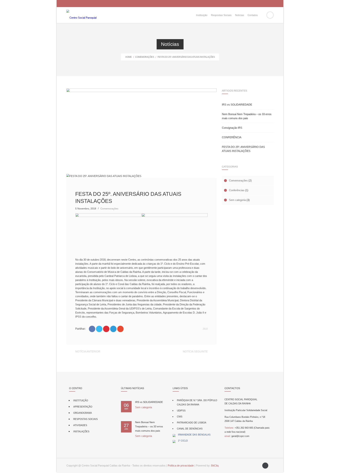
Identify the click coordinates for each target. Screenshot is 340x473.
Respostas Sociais (85, 419)
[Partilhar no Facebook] (92, 329)
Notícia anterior (87, 351)
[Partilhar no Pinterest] (106, 329)
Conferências (236, 190)
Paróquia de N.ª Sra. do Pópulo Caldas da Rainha (197, 402)
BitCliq (215, 465)
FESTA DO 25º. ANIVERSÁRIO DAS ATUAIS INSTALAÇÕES (243, 148)
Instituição (80, 400)
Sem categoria (237, 199)
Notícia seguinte (195, 351)
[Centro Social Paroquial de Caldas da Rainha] (81, 15)
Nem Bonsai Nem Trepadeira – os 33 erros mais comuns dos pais (246, 116)
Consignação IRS (232, 127)
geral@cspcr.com (237, 436)
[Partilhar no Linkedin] (113, 329)
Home (128, 57)
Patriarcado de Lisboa (191, 422)
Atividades (80, 425)
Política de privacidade (181, 465)
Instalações (81, 431)
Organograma (82, 413)
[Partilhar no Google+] (120, 329)
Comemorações (144, 57)
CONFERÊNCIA (231, 137)
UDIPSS (181, 410)
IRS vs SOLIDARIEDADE (237, 104)
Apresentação (82, 406)
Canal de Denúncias (190, 428)
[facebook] (265, 466)
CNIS (179, 416)
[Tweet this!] (99, 329)
